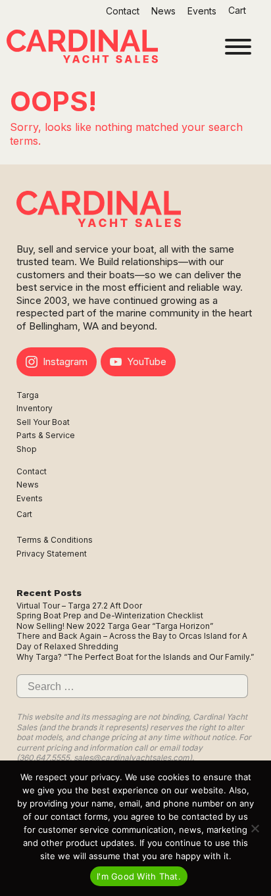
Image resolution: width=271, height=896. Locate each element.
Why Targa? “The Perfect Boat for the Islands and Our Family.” (135, 657)
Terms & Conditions (54, 540)
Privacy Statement (51, 554)
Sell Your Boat (43, 422)
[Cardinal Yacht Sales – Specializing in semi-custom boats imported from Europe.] (82, 48)
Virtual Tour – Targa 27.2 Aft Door (79, 605)
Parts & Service (45, 435)
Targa (27, 395)
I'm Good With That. (139, 876)
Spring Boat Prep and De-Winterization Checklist (109, 615)
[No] (254, 828)
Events (201, 10)
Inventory (34, 408)
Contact (122, 10)
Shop (26, 449)
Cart (238, 10)
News (163, 10)
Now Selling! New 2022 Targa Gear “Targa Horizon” (114, 626)
